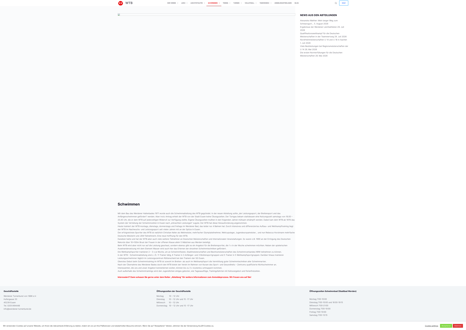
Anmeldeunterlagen (283, 3)
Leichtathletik (197, 3)
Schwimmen (213, 3)
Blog (297, 3)
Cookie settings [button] (431, 326)
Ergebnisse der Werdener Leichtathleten (318, 27)
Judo (183, 3)
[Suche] (336, 3)
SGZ (344, 3)
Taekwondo (264, 3)
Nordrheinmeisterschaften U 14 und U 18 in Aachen (323, 39)
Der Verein (171, 3)
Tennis (225, 3)
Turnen (236, 3)
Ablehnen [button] (458, 326)
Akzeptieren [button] (446, 326)
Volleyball (249, 3)
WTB (129, 3)
